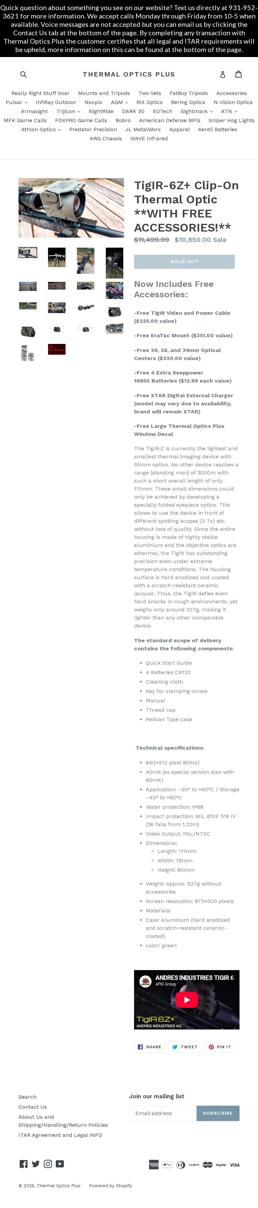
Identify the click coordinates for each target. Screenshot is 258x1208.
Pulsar (18, 102)
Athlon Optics (42, 129)
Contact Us (32, 1107)
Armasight (34, 111)
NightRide (101, 111)
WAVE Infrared (149, 138)
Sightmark (198, 111)
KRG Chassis (106, 138)
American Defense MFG (169, 120)
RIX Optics (149, 102)
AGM (121, 102)
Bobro (123, 120)
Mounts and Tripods (104, 93)
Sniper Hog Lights (232, 120)
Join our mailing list (156, 1096)
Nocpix (93, 102)
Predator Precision (93, 129)
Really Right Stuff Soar (40, 93)
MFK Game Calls (25, 120)
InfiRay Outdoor (56, 102)
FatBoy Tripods (189, 93)
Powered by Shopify (110, 1185)
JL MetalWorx (143, 129)
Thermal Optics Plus (129, 74)
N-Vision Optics (233, 102)
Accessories (231, 93)
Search (27, 1097)
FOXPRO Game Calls (81, 120)
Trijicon (70, 111)
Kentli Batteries (217, 129)
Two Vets (149, 93)
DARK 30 (133, 111)
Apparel (179, 129)
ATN (231, 111)
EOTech (162, 111)
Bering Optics (188, 102)
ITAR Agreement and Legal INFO (60, 1135)
